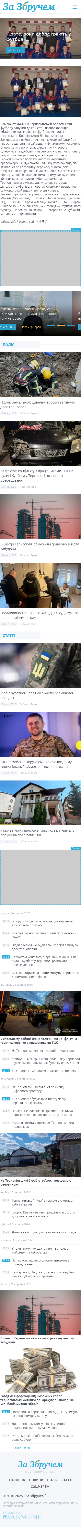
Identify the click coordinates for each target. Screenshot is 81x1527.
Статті (67, 1480)
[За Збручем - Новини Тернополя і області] (29, 6)
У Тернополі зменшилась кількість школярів (44, 1071)
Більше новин (21, 1447)
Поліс (52, 1480)
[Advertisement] (40, 259)
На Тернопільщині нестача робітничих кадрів (44, 1050)
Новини (36, 1480)
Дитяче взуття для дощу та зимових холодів (44, 1232)
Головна (17, 1480)
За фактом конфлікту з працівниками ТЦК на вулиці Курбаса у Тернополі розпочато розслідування (36, 475)
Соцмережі (41, 1486)
